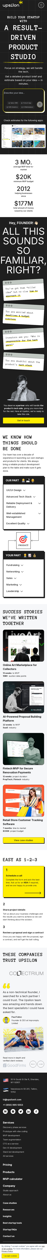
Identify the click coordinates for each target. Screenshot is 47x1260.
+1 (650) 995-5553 (13, 1105)
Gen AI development (12, 1148)
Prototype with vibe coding (15, 1131)
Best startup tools (12, 1223)
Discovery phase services (14, 1127)
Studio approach (10, 1190)
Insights (7, 1216)
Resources (8, 1209)
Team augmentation (12, 1139)
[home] (13, 4)
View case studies (23, 840)
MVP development (11, 1135)
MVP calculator (13, 1178)
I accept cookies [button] (10, 1256)
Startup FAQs (10, 1229)
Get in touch (23, 420)
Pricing (7, 1164)
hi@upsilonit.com (12, 1099)
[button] (41, 5)
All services (8, 1156)
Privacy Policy (7, 1251)
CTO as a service (10, 1143)
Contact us (8, 1236)
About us (7, 1194)
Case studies (10, 1203)
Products (8, 1172)
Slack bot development (13, 1152)
